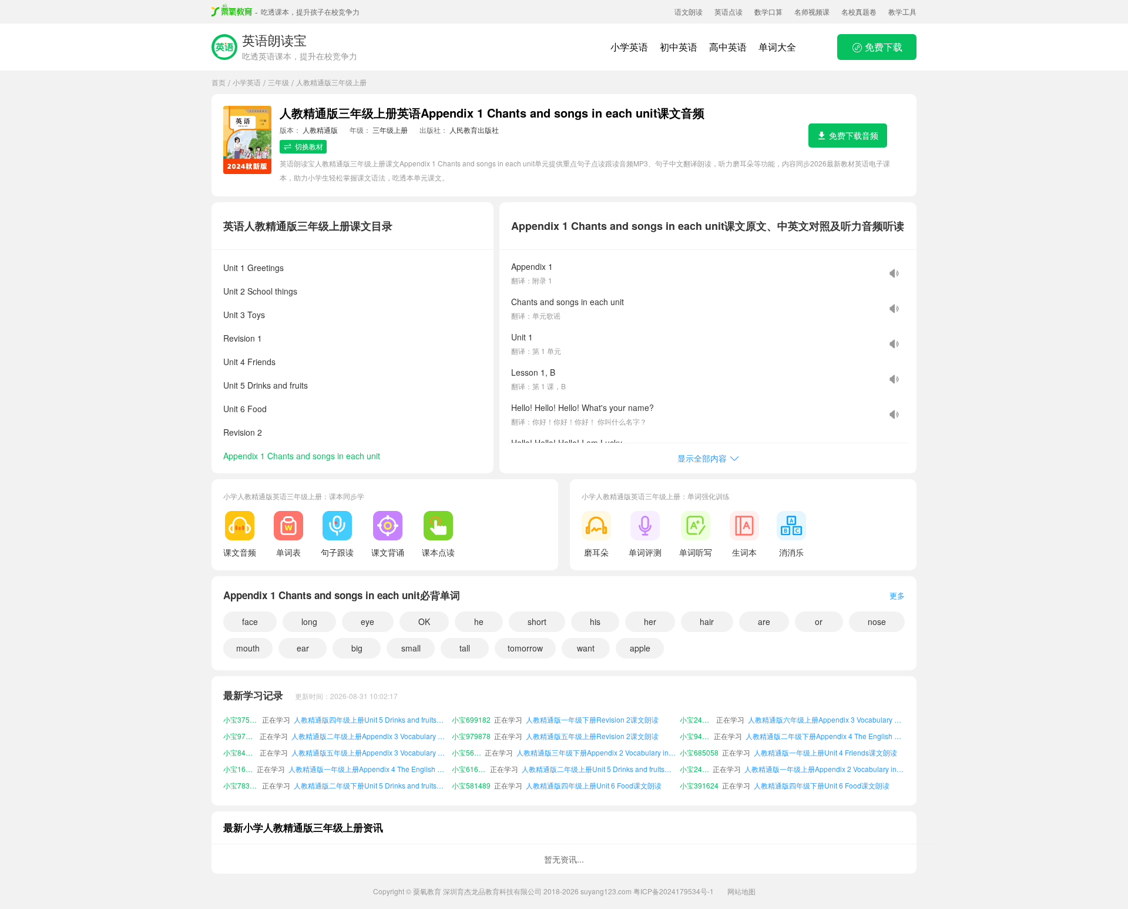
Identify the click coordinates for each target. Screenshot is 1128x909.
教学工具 (902, 11)
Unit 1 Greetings (253, 267)
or (818, 621)
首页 (219, 82)
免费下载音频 (853, 135)
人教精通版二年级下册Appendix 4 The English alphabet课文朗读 (825, 736)
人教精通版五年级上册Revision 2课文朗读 (592, 736)
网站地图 (741, 891)
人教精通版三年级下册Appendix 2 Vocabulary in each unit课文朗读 (596, 752)
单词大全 (777, 47)
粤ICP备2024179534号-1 (673, 891)
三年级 (278, 82)
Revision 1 (242, 338)
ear (303, 648)
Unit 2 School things (260, 291)
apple (640, 648)
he (479, 621)
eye (367, 621)
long (309, 621)
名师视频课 (812, 11)
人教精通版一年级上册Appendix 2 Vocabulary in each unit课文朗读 (824, 769)
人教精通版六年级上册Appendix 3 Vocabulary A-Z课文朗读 (826, 719)
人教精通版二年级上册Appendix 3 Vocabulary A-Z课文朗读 (369, 736)
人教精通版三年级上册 (331, 82)
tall (464, 648)
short (537, 621)
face (250, 621)
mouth (248, 648)
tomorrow (525, 648)
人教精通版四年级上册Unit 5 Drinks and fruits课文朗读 (371, 719)
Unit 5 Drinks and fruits (265, 385)
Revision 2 (242, 432)
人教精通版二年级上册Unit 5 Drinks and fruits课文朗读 (599, 769)
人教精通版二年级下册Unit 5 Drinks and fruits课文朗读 (371, 785)
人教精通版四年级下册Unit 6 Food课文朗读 (821, 785)
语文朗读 (688, 11)
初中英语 (678, 47)
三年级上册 (390, 130)
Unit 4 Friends (249, 361)
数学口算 (768, 11)
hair (707, 621)
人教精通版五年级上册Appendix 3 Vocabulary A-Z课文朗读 (369, 752)
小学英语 (629, 47)
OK (424, 621)
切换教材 (309, 146)
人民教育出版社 (474, 130)
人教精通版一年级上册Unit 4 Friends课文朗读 (825, 752)
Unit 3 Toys (244, 314)
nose (877, 621)
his (595, 621)
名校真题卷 (859, 11)
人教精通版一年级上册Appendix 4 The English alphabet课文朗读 (368, 769)
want (586, 648)
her (650, 621)
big (356, 648)
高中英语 (728, 47)
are (764, 621)
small (411, 648)
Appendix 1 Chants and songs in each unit (301, 456)
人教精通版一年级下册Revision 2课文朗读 (592, 719)
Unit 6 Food (245, 409)
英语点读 (728, 11)
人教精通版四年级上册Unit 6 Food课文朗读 (594, 785)
